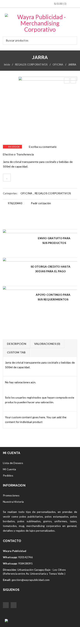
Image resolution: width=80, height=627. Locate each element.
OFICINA (58, 64)
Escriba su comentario (43, 146)
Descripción (16, 343)
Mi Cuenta (9, 469)
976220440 (14, 203)
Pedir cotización (40, 203)
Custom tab (16, 352)
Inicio (7, 64)
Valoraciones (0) (47, 343)
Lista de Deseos (13, 463)
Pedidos (8, 475)
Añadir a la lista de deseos (7, 178)
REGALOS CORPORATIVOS (31, 64)
